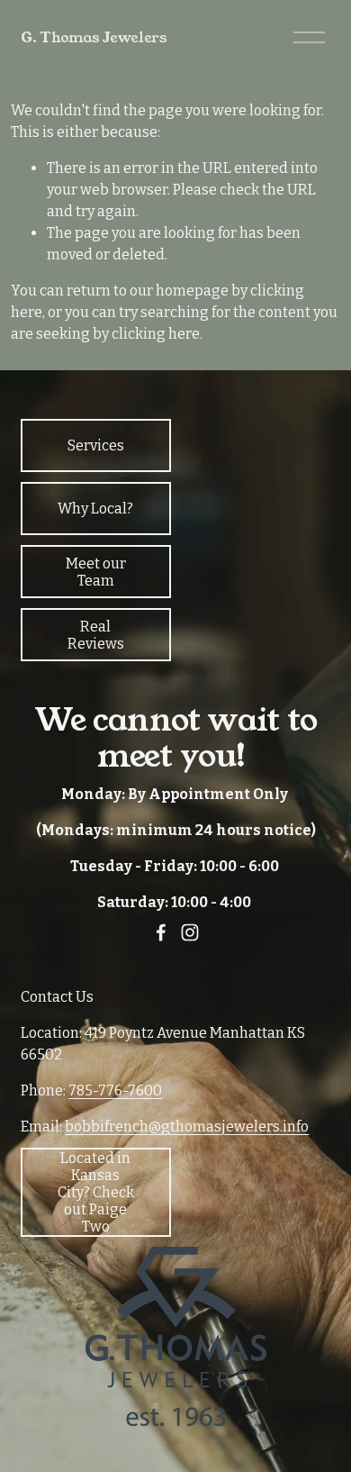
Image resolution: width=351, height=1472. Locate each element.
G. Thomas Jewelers (93, 37)
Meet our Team (96, 572)
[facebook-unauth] (161, 932)
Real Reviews (96, 635)
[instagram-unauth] (190, 932)
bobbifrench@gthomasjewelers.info (187, 1126)
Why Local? (95, 508)
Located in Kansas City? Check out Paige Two (96, 1192)
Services (96, 445)
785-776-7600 (115, 1090)
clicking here (156, 333)
